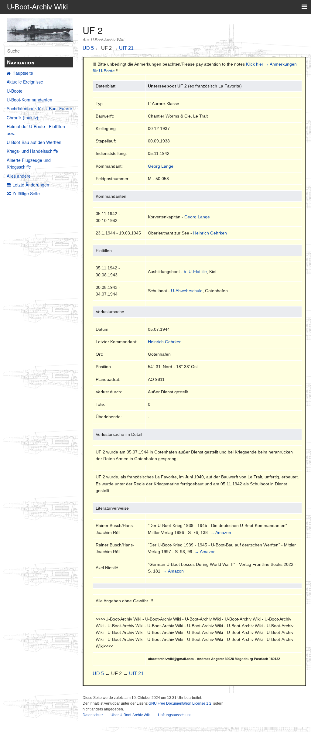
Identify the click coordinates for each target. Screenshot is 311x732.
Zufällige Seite (26, 193)
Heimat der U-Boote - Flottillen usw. (36, 129)
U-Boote (14, 91)
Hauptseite (22, 73)
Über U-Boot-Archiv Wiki (131, 715)
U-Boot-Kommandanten (29, 100)
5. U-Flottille (195, 271)
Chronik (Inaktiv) (22, 118)
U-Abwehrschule (187, 290)
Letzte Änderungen (30, 185)
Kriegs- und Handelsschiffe (32, 151)
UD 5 (88, 48)
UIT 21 (126, 48)
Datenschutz (93, 715)
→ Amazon (220, 532)
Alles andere (19, 176)
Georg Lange (160, 166)
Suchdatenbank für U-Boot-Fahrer (39, 108)
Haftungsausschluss (174, 715)
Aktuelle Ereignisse (25, 82)
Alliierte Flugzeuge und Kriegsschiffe (29, 163)
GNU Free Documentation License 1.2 (180, 703)
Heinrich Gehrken (210, 233)
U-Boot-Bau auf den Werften (34, 142)
